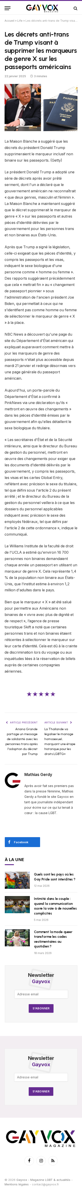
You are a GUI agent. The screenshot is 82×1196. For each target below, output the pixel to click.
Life (20, 20)
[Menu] (7, 8)
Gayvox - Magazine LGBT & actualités (43, 1180)
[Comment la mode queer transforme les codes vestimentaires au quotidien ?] (17, 937)
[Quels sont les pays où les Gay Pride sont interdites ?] (17, 880)
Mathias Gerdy (38, 774)
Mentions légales (17, 1184)
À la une (14, 859)
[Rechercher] (75, 8)
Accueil (9, 20)
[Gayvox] (42, 8)
